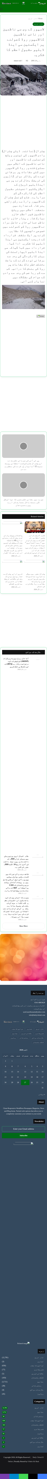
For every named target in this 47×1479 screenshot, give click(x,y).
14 (18, 1072)
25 (37, 1082)
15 (12, 1072)
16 (5, 1072)
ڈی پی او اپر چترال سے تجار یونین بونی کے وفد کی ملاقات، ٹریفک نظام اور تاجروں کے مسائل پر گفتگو (12, 579)
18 (37, 1077)
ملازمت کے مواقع (38, 1038)
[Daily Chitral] (23, 3)
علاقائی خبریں (26, 1033)
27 (25, 1082)
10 (42, 1072)
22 (12, 1077)
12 (32, 1072)
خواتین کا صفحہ (17, 1029)
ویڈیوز (13, 1038)
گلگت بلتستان (38, 1042)
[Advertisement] (23, 121)
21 (18, 1077)
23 (5, 1077)
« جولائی (42, 1094)
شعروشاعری (39, 1033)
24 (42, 1082)
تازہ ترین (32, 18)
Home (40, 18)
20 (25, 1077)
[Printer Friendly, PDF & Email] (40, 316)
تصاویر (29, 1029)
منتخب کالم (24, 1038)
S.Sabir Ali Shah (33, 1461)
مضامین (15, 1033)
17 (42, 1077)
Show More (23, 926)
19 (32, 1077)
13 (25, 1072)
